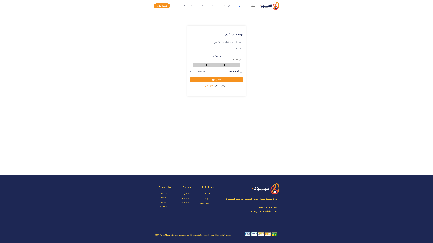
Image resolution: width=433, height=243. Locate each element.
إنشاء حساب (180, 5)
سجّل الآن (209, 85)
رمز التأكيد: (216, 56)
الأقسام (190, 5)
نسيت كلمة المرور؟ (197, 71)
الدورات (214, 5)
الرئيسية (227, 5)
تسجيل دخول (162, 6)
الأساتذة (203, 5)
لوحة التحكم (204, 204)
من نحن (207, 194)
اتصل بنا (185, 194)
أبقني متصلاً (234, 71)
